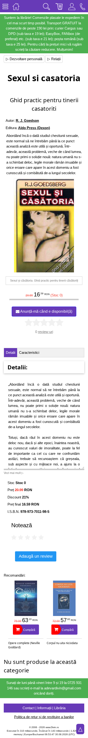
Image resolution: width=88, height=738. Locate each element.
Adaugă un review (36, 556)
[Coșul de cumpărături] (59, 6)
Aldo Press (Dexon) (34, 128)
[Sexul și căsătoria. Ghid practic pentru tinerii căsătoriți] (44, 225)
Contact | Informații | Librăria (44, 708)
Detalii (10, 352)
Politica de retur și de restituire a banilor (44, 717)
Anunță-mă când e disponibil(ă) (45, 311)
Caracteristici (29, 352)
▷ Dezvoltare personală (24, 59)
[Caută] (46, 6)
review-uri (45, 332)
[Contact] (82, 6)
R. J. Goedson (27, 120)
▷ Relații (54, 59)
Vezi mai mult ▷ (13, 473)
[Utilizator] (71, 6)
